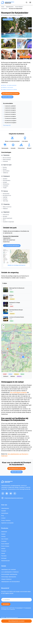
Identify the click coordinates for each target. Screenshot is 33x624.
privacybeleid (19, 608)
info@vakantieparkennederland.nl (13, 498)
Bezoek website (7, 97)
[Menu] (30, 2)
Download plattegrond (12, 245)
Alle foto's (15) (26, 57)
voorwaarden (28, 608)
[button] (6, 338)
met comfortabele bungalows (18, 392)
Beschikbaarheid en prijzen (10, 93)
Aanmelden (6, 604)
